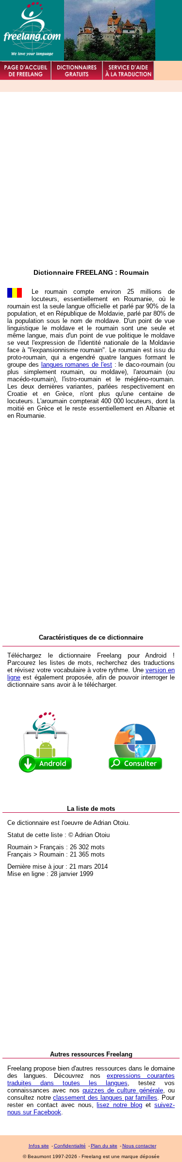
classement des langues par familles (105, 1097)
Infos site (39, 1145)
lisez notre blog (119, 1104)
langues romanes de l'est (76, 364)
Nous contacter (139, 1145)
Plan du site (104, 1145)
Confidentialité (70, 1145)
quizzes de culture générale (123, 1090)
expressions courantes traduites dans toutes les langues (91, 1079)
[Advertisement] (91, 177)
